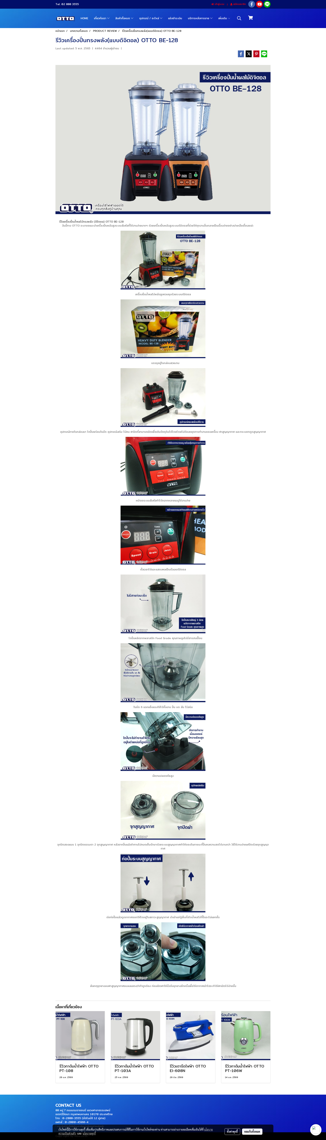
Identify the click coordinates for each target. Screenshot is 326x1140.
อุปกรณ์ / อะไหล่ (149, 18)
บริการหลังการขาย (199, 18)
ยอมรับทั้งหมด (252, 1131)
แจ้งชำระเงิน (175, 18)
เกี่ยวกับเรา (100, 18)
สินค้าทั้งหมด (123, 18)
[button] (239, 18)
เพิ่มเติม (223, 18)
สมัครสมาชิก (239, 4)
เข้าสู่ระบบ (219, 4)
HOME (84, 18)
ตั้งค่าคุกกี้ (232, 1131)
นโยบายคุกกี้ (89, 1133)
